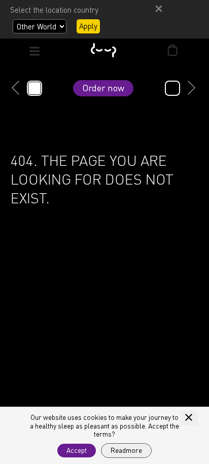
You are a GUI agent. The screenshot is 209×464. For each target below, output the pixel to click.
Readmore (126, 450)
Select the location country (54, 9)
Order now (103, 87)
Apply (88, 25)
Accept (76, 450)
